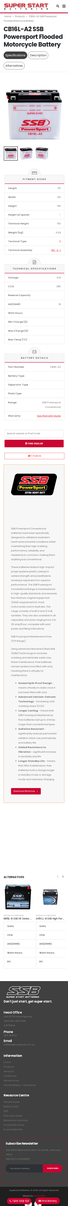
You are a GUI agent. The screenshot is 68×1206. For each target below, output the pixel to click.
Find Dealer (35, 443)
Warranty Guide (13, 1115)
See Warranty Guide (49, 416)
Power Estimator (13, 1129)
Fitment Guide (12, 1102)
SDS (6, 1111)
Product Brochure (14, 1125)
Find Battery (49, 1201)
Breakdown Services (16, 1120)
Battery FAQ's (11, 1106)
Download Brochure (24, 791)
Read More (26, 888)
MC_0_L (56, 250)
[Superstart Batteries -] (26, 6)
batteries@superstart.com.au (19, 1044)
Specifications (15, 55)
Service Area (11, 1080)
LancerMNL (39, 1196)
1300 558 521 (10, 1035)
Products (20, 16)
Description (38, 55)
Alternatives (14, 66)
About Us (9, 1071)
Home (8, 16)
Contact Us (10, 1076)
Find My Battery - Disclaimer (20, 1085)
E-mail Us (35, 455)
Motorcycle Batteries (14, 915)
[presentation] (8, 114)
